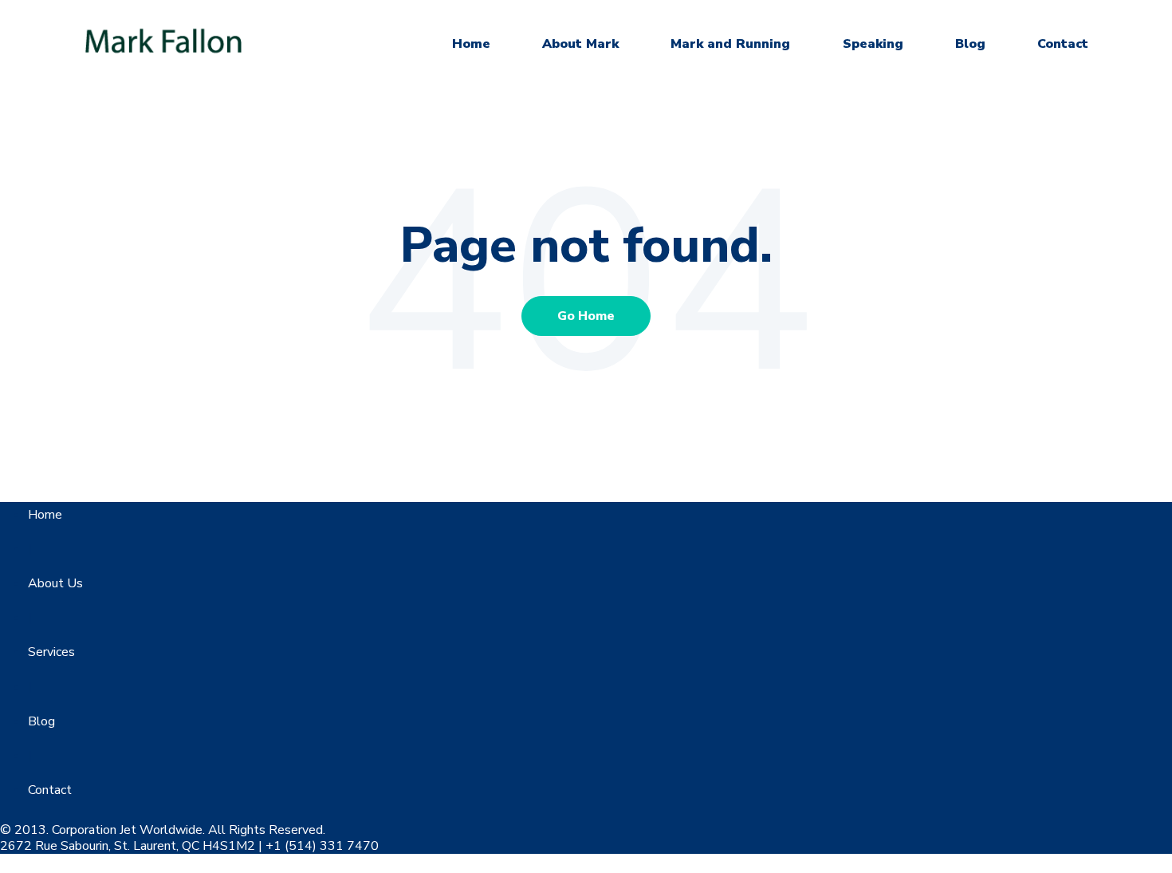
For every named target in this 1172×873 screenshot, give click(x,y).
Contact (1062, 44)
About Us (55, 583)
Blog (970, 44)
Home (471, 44)
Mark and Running (730, 44)
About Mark (580, 44)
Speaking (873, 44)
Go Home (586, 316)
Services (51, 652)
